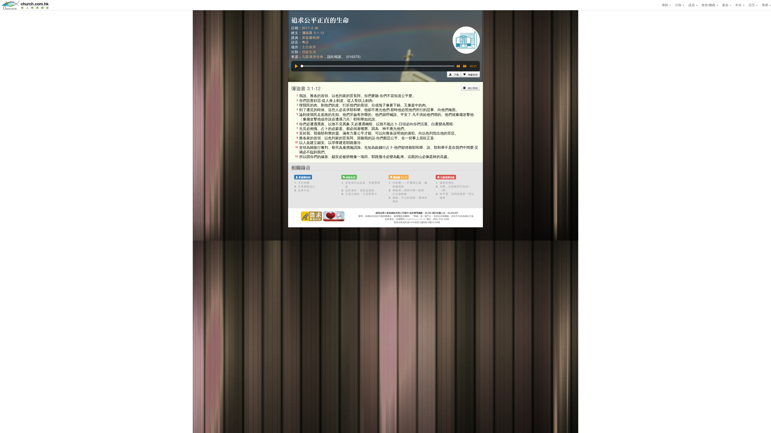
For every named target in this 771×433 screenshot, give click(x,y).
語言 (752, 5)
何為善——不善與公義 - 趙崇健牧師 (410, 184)
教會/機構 (709, 5)
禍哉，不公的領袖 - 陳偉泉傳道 (410, 199)
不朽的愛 (304, 182)
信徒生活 (309, 51)
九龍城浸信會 (312, 56)
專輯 (665, 5)
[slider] (377, 66)
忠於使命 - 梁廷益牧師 (359, 190)
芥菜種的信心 (306, 186)
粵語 (305, 42)
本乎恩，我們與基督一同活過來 (457, 195)
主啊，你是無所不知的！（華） (455, 188)
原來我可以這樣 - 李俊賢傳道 (362, 184)
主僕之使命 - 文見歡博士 (361, 194)
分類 (678, 5)
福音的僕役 (447, 182)
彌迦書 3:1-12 (313, 32)
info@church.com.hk (415, 219)
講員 (692, 5)
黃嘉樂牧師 (311, 37)
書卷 (725, 5)
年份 (738, 5)
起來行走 (304, 190)
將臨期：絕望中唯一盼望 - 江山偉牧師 (409, 192)
